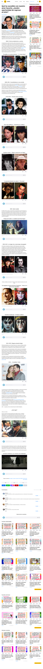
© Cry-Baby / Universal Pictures (5, 115)
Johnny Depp (12, 32)
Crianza (30, 19)
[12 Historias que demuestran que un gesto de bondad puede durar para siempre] (21, 615)
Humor (30, 66)
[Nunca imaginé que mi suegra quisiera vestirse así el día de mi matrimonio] (7, 577)
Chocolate (20, 86)
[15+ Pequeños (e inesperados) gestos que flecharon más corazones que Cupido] (7, 615)
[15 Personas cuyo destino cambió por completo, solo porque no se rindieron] (21, 542)
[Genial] (7, 1)
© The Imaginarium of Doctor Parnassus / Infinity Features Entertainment (10, 305)
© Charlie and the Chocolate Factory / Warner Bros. (7, 273)
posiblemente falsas (9, 392)
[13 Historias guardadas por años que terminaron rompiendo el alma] (21, 526)
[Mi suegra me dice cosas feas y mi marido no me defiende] (35, 635)
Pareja (16, 571)
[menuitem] (16, 1)
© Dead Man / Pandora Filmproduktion (6, 171)
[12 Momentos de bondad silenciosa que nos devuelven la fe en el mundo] (35, 542)
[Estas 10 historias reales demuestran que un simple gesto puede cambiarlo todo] (35, 600)
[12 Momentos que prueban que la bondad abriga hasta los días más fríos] (7, 600)
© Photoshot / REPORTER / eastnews (6, 381)
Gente (30, 571)
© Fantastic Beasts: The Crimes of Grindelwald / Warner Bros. (9, 470)
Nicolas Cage (24, 47)
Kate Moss (25, 91)
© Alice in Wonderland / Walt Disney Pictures (7, 306)
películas (16, 85)
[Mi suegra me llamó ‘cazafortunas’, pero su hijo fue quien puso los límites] (7, 561)
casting (22, 48)
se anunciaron (8, 30)
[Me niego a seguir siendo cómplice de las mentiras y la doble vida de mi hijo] (21, 635)
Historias (30, 35)
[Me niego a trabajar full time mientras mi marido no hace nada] (7, 635)
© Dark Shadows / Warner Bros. (5, 333)
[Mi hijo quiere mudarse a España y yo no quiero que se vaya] (35, 649)
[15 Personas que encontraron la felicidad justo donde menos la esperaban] (35, 526)
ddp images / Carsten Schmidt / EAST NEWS (16, 478)
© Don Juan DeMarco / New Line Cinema (6, 143)
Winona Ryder (21, 91)
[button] (5, 483)
